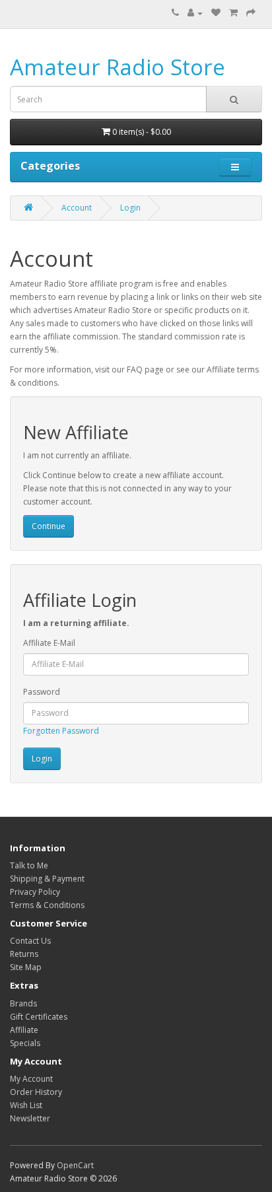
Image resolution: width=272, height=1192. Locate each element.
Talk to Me (29, 865)
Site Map (26, 967)
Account (76, 207)
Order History (36, 1092)
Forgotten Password (61, 730)
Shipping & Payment (47, 878)
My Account (31, 1078)
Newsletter (30, 1118)
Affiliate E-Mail (49, 643)
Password (41, 691)
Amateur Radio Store (117, 67)
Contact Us (30, 940)
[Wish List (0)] (216, 12)
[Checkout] (250, 12)
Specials (25, 1043)
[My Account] (195, 12)
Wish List (26, 1105)
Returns (24, 954)
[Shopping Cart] (233, 12)
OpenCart (75, 1165)
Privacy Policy (35, 891)
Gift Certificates (38, 1016)
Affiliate (24, 1029)
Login (130, 207)
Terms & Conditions (47, 905)
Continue (48, 526)
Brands (23, 1003)
